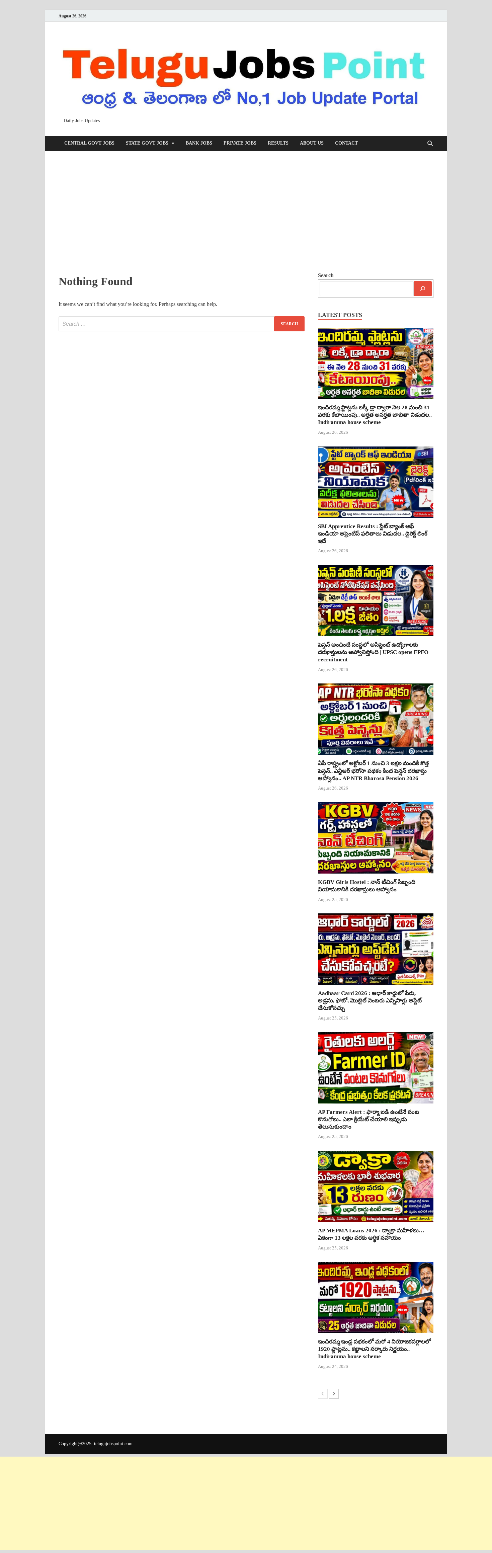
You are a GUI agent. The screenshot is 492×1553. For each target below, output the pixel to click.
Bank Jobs (199, 143)
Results (278, 143)
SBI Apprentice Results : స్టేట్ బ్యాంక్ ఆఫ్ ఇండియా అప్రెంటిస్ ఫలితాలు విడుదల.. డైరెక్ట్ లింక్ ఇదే (372, 533)
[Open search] (430, 144)
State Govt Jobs (147, 143)
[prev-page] (323, 1394)
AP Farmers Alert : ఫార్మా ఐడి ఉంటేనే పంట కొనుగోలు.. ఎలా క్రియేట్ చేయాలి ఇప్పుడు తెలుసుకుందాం (368, 1119)
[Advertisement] (246, 211)
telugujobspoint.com (113, 1443)
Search (326, 275)
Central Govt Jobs (89, 143)
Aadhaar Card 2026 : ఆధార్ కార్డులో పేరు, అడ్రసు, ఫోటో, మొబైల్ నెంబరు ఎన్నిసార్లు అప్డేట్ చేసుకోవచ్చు (370, 1000)
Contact (346, 143)
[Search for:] (182, 323)
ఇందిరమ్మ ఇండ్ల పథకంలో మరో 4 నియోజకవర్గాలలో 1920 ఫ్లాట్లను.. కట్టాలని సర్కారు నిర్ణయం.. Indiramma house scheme (374, 1349)
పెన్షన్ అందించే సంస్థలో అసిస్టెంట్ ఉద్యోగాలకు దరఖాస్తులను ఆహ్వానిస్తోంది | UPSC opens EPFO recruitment (373, 652)
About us (312, 143)
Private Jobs (240, 143)
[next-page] (334, 1394)
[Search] (423, 288)
